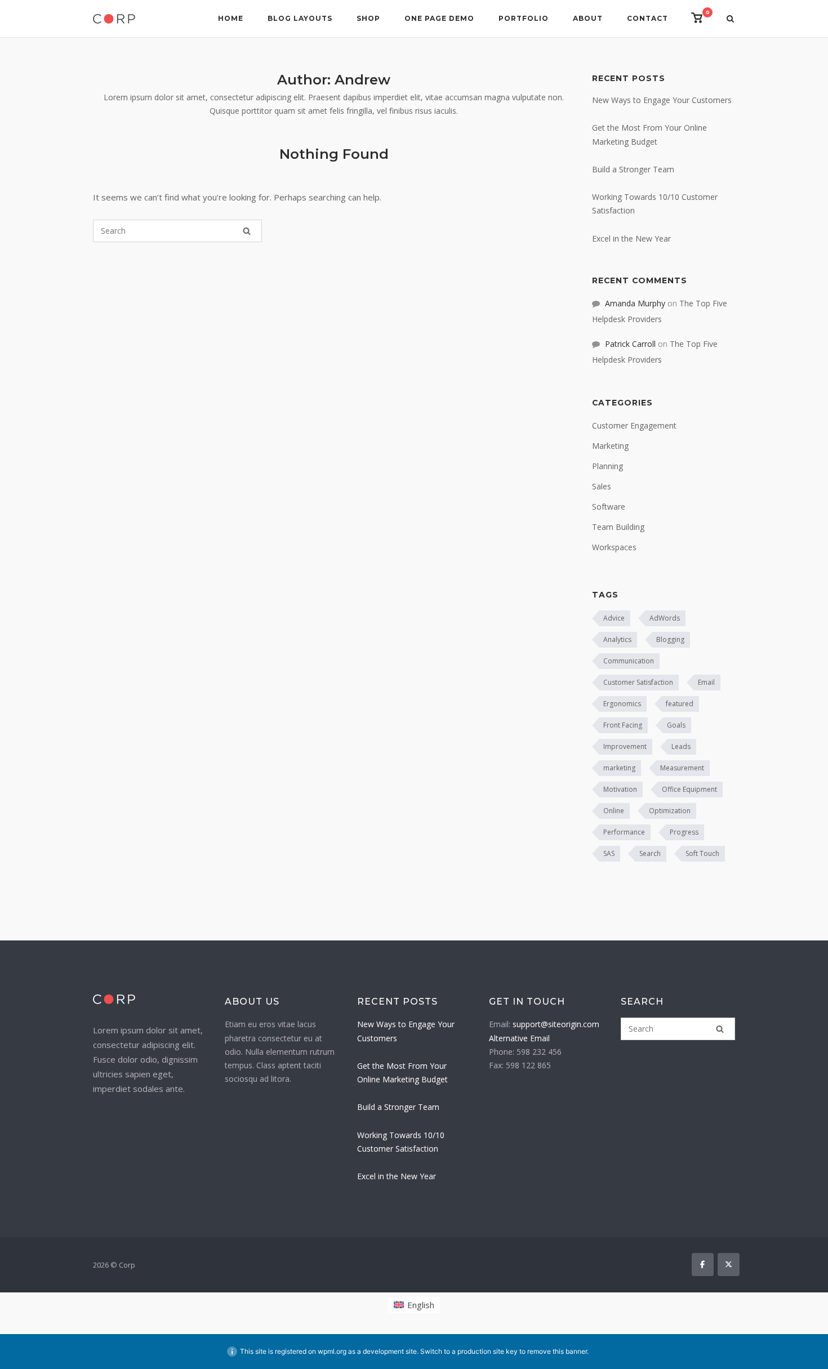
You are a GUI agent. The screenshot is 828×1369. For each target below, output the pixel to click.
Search (650, 853)
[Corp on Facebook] (703, 1264)
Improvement (625, 746)
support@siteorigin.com (556, 1024)
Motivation (620, 789)
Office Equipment (689, 789)
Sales (601, 486)
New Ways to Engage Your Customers (662, 100)
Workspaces (614, 547)
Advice (614, 618)
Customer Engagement (634, 425)
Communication (628, 661)
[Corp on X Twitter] (729, 1264)
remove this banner (557, 1351)
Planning (607, 466)
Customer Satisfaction (638, 682)
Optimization (670, 810)
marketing (619, 768)
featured (679, 703)
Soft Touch (702, 853)
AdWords (664, 618)
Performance (624, 832)
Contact (647, 18)
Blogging (670, 639)
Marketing (610, 445)
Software (608, 506)
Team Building (618, 526)
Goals (676, 725)
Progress (684, 832)
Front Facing (622, 725)
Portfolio (523, 18)
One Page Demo (439, 18)
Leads (681, 746)
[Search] (247, 231)
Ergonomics (622, 703)
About (588, 18)
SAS (609, 853)
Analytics (617, 639)
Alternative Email (519, 1038)
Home (230, 18)
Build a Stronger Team (633, 169)
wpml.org (332, 1351)
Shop (368, 18)
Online (613, 810)
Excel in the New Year (631, 238)
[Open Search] (730, 20)
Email (706, 682)
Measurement (682, 768)
